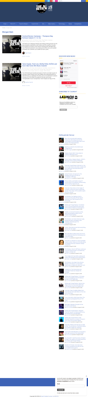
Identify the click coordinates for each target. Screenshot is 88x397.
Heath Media (44, 396)
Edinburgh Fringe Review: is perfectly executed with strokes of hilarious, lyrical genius (74, 206)
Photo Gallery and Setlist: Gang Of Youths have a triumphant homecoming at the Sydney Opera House (75, 182)
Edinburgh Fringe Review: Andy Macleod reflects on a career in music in (75, 319)
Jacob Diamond (51, 68)
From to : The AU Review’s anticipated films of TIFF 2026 (75, 299)
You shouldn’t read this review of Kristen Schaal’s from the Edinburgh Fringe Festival (75, 339)
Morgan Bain (39, 41)
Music (5, 24)
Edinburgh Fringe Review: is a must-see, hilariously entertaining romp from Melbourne (74, 285)
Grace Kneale (69, 334)
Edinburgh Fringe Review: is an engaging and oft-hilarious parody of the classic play (74, 278)
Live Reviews (35, 40)
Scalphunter (25, 70)
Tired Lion (37, 70)
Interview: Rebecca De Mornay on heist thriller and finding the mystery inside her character (75, 326)
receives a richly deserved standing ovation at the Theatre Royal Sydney (74, 213)
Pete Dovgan (69, 162)
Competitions (77, 24)
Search (83, 1)
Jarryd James (33, 41)
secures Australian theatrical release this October (73, 271)
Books (70, 24)
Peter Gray (62, 144)
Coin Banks (44, 68)
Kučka (31, 69)
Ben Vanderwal (38, 68)
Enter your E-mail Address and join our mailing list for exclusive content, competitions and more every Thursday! (68, 103)
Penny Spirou (69, 216)
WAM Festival (47, 70)
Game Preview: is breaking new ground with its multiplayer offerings (73, 175)
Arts (43, 24)
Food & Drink (35, 24)
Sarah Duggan (69, 149)
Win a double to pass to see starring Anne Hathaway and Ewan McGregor (75, 235)
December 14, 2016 (27, 40)
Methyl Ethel (36, 69)
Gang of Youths (25, 41)
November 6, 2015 (27, 68)
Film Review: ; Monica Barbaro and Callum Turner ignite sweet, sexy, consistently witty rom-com (75, 264)
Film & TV (12, 24)
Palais (43, 41)
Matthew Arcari (69, 178)
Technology (62, 24)
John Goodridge (69, 307)
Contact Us (51, 396)
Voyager (41, 70)
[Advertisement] (44, 18)
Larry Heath (62, 202)
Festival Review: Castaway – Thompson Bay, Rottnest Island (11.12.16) (37, 37)
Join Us (56, 396)
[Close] (86, 376)
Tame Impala (31, 70)
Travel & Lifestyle (23, 24)
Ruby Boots (49, 69)
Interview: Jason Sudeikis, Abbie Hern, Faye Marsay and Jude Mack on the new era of (75, 292)
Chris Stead (68, 155)
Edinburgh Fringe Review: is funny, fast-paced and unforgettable (75, 312)
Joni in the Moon (26, 69)
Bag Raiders (45, 40)
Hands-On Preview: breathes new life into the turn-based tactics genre (74, 346)
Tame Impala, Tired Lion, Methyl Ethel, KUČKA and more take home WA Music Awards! (39, 65)
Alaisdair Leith (69, 230)
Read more (26, 56)
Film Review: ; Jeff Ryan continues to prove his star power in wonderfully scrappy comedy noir (75, 250)
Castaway (50, 40)
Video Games (51, 24)
